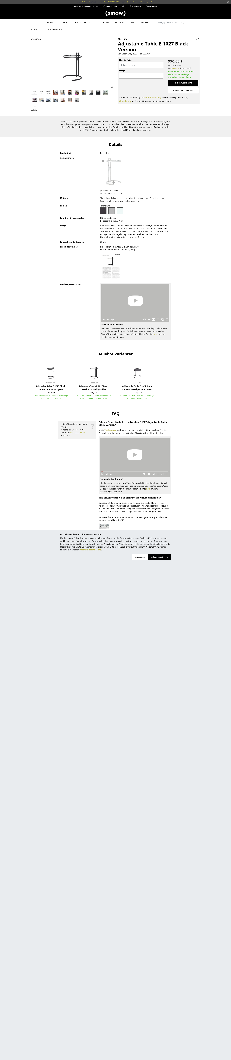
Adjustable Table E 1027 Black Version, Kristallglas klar (94, 388)
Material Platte (125, 60)
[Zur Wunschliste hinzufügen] (197, 39)
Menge (122, 70)
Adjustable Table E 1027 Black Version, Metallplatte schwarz (137, 388)
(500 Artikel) (54, 29)
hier (155, 334)
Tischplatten (110, 430)
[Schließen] (228, 2)
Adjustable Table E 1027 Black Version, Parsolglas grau (50, 388)
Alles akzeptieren (159, 557)
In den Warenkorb (183, 82)
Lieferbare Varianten (183, 90)
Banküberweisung (152, 97)
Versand (175, 68)
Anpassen (140, 557)
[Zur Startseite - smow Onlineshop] (115, 13)
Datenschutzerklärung (90, 549)
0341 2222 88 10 (77, 432)
